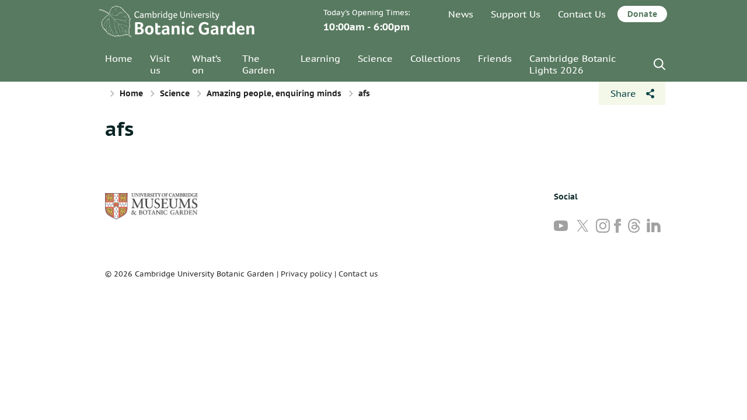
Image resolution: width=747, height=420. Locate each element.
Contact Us (582, 14)
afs (119, 128)
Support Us (515, 14)
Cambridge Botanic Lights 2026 (572, 64)
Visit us (160, 64)
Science (375, 58)
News (460, 14)
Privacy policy (306, 274)
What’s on (206, 64)
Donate (642, 14)
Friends (495, 58)
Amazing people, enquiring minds (274, 93)
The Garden (258, 64)
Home (118, 58)
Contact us (358, 274)
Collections (435, 58)
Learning (320, 58)
